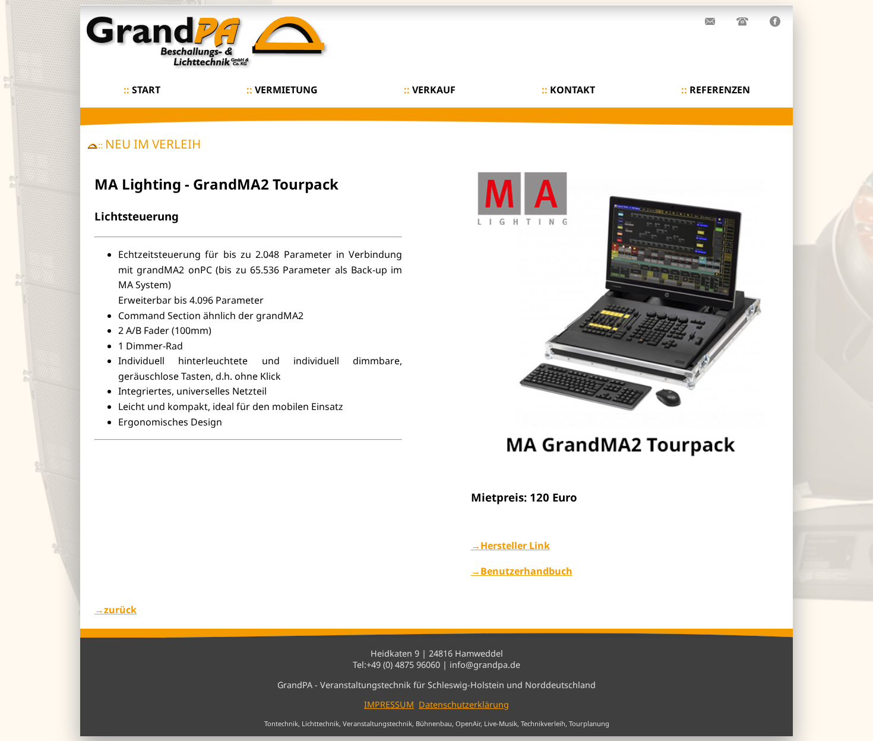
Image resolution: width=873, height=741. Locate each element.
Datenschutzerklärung (464, 704)
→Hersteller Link (510, 545)
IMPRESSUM (389, 704)
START (142, 89)
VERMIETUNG (282, 89)
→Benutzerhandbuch (521, 571)
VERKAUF (430, 89)
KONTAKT (568, 89)
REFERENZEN (715, 89)
